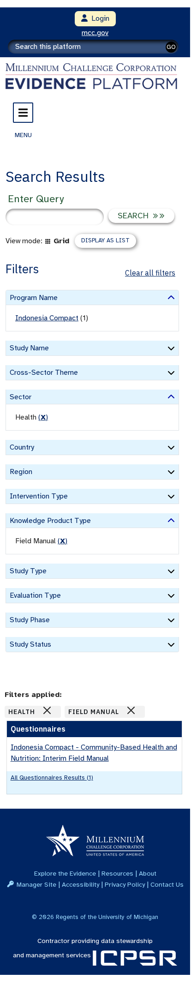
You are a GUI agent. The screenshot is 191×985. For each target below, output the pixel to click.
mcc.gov (95, 32)
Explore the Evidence (65, 873)
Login (98, 18)
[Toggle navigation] (23, 112)
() (43, 417)
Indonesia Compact (46, 318)
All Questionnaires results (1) (52, 777)
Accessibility (80, 884)
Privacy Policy (125, 884)
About (147, 873)
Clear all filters (150, 272)
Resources (117, 873)
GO (171, 47)
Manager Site (36, 884)
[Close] (47, 710)
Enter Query (36, 198)
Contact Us (167, 884)
